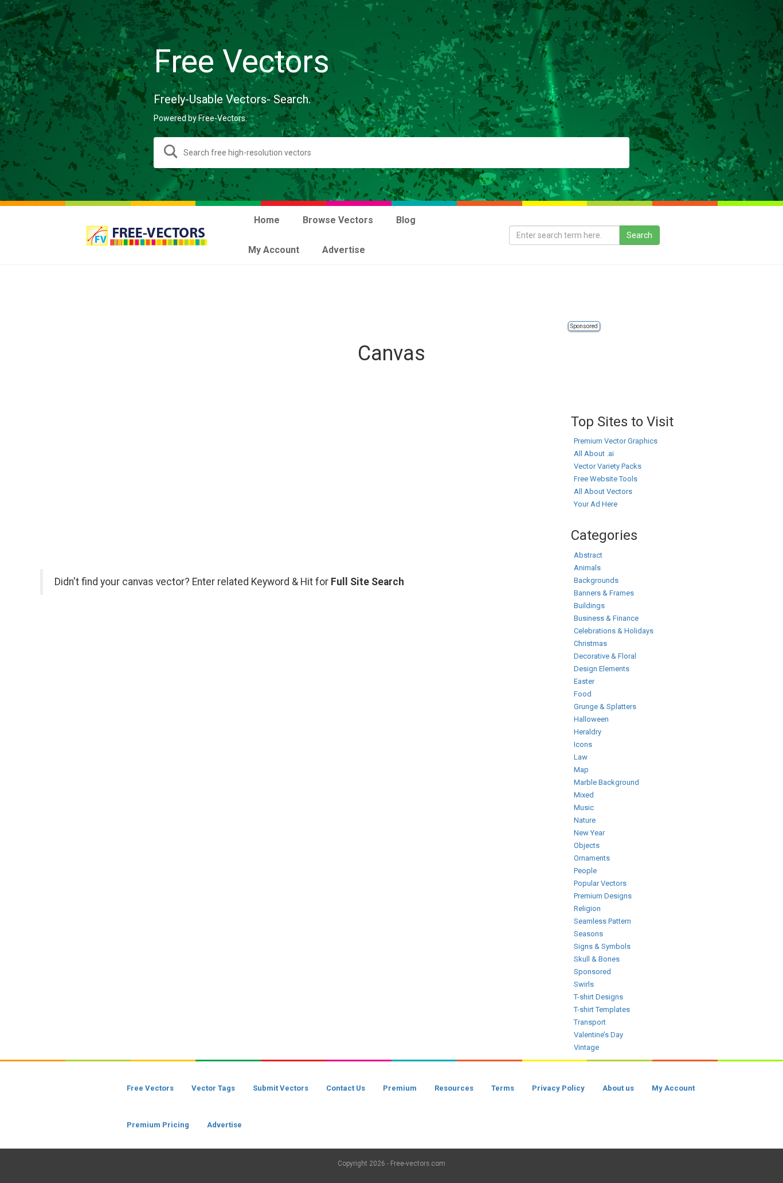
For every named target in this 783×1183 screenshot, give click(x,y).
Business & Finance (606, 618)
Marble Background (606, 782)
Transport (590, 1022)
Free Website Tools (605, 478)
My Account (673, 1088)
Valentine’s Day (598, 1034)
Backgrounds (596, 580)
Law (581, 757)
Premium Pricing (158, 1124)
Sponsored (584, 326)
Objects (587, 845)
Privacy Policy (558, 1088)
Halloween (591, 719)
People (585, 870)
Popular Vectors (600, 883)
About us (618, 1088)
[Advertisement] (391, 294)
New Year (589, 832)
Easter (584, 681)
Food (583, 694)
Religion (587, 908)
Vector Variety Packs (607, 466)
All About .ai (594, 453)
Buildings (589, 605)
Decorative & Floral (605, 656)
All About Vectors (603, 491)
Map (581, 769)
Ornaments (592, 858)
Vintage (586, 1047)
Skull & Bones (597, 959)
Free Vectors (150, 1088)
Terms (502, 1088)
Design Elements (601, 668)
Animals (587, 567)
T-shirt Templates (602, 1009)
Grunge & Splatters (605, 706)
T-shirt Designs (598, 997)
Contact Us (345, 1088)
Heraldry (587, 731)
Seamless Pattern (602, 921)
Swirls (584, 984)
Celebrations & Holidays (613, 630)
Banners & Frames (604, 593)
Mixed (584, 795)
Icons (583, 744)
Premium (400, 1088)
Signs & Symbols (602, 946)
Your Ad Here (595, 504)
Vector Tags (213, 1088)
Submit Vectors (280, 1088)
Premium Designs (603, 896)
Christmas (590, 643)
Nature (585, 820)
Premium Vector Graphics (615, 441)
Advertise (224, 1124)
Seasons (588, 933)
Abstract (588, 555)
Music (584, 807)
